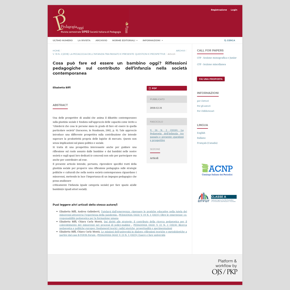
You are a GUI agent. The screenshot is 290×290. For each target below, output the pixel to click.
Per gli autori (203, 105)
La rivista (84, 40)
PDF (154, 88)
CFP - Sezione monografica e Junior (217, 57)
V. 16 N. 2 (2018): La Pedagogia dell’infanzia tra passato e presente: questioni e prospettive (109, 54)
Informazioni (152, 40)
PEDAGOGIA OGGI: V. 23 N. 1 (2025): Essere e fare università (131, 235)
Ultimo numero (63, 40)
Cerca (230, 40)
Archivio (101, 40)
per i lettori (203, 100)
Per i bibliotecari (205, 110)
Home (56, 50)
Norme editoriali (124, 40)
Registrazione (219, 9)
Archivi (180, 50)
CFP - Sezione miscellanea (211, 64)
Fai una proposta (211, 79)
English (201, 132)
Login (234, 9)
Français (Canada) (207, 142)
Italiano (201, 137)
